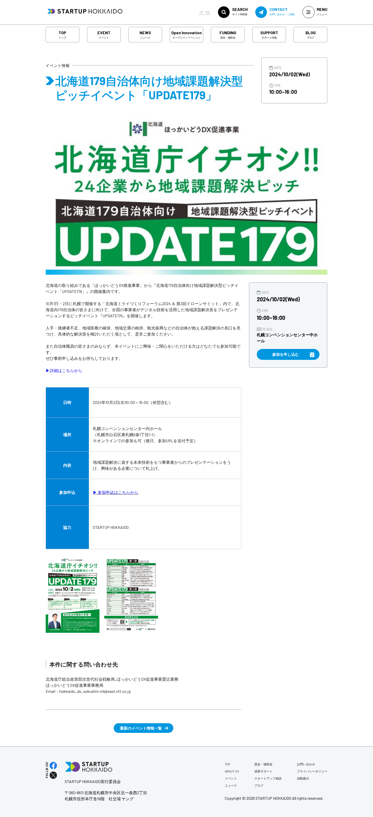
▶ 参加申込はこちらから (115, 492)
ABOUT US (232, 771)
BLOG (311, 34)
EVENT (103, 34)
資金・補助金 (263, 764)
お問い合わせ (306, 764)
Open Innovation (186, 34)
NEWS (145, 34)
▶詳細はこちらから (64, 370)
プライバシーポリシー (312, 771)
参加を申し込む (285, 354)
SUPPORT (269, 34)
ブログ (258, 785)
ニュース (231, 785)
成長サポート (263, 771)
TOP (62, 34)
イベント (231, 778)
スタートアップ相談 (268, 778)
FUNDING (227, 34)
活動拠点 (303, 778)
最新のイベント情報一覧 (141, 728)
